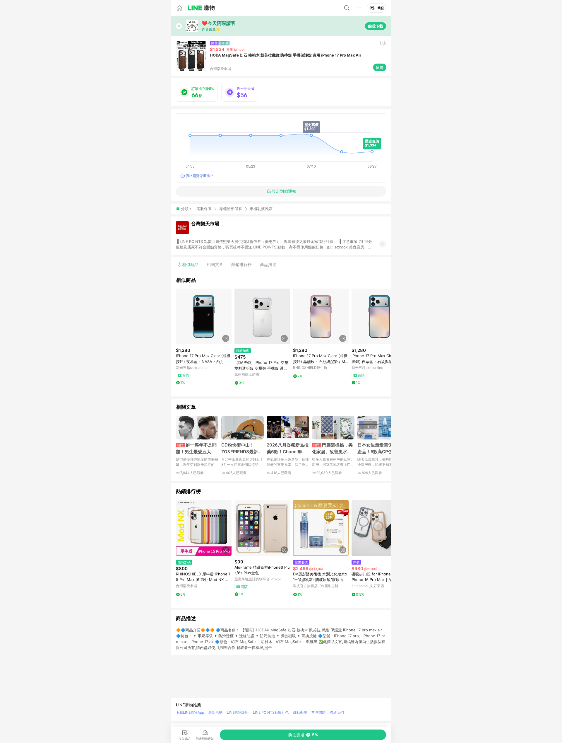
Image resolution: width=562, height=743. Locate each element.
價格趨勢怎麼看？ (200, 175)
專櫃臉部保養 (230, 208)
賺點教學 (300, 712)
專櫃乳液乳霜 (261, 209)
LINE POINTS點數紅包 (271, 712)
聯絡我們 (337, 712)
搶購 (379, 67)
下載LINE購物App (190, 712)
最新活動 (215, 712)
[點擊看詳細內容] (204, 316)
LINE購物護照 (238, 712)
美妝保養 (204, 208)
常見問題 (318, 712)
